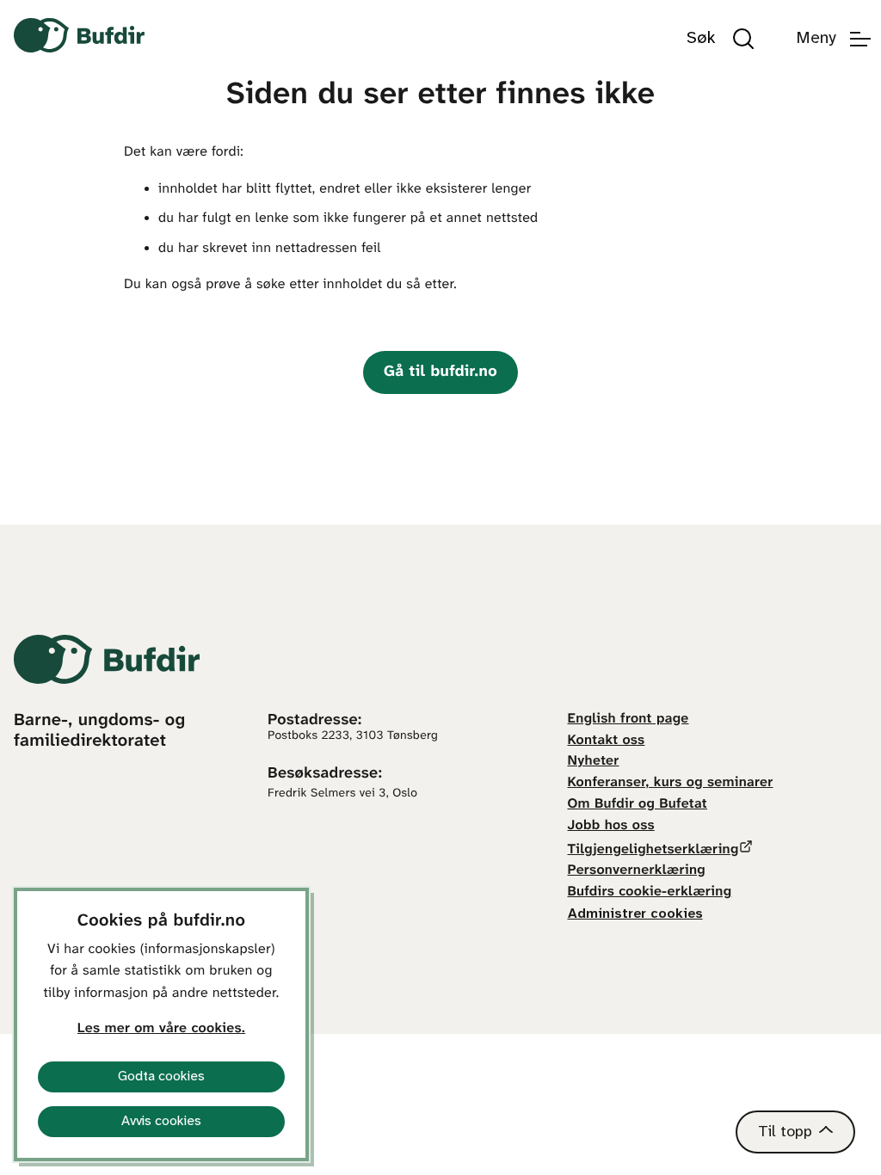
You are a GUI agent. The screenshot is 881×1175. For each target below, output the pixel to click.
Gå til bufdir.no (440, 372)
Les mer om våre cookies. (161, 1029)
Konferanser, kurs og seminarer (670, 783)
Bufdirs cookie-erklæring (650, 892)
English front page (628, 719)
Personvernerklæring (636, 871)
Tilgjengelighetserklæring (653, 850)
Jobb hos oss (611, 826)
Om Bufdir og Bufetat (637, 804)
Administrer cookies (635, 914)
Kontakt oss (606, 741)
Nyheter (593, 761)
